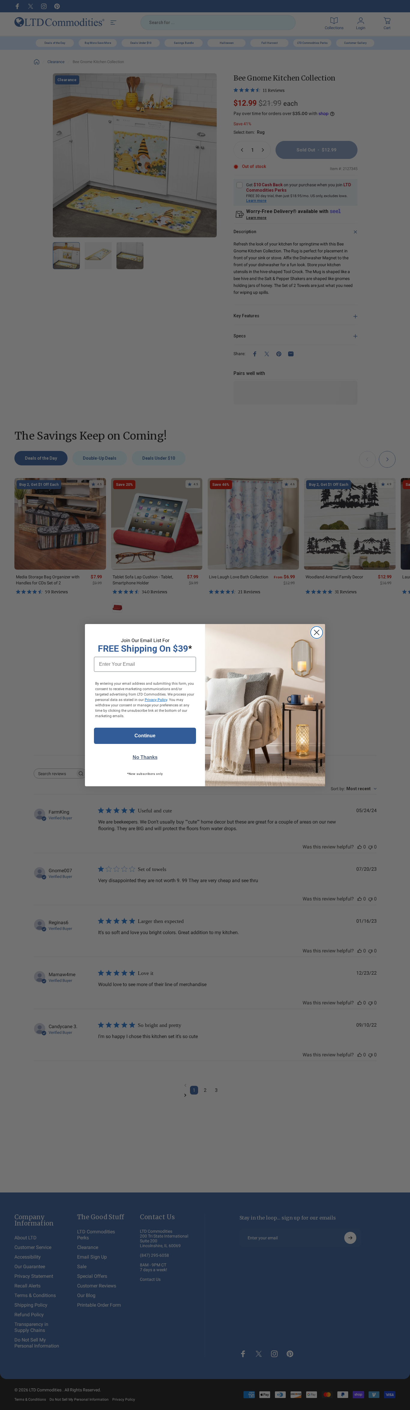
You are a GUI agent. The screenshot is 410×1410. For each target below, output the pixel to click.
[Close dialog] (317, 632)
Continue (144, 735)
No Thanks (145, 757)
